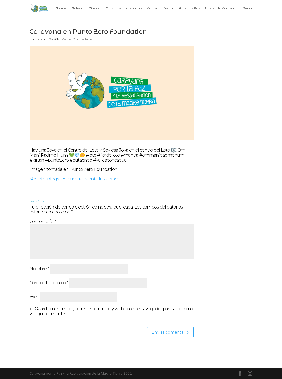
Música (94, 8)
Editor (38, 39)
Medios (66, 39)
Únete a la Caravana (221, 8)
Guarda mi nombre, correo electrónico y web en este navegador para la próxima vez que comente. (111, 311)
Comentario (43, 221)
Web (34, 297)
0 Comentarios (82, 39)
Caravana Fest (158, 8)
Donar (247, 8)
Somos (61, 8)
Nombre (39, 268)
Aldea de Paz (189, 8)
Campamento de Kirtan (123, 8)
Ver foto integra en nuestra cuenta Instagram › (75, 179)
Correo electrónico (49, 282)
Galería (77, 8)
